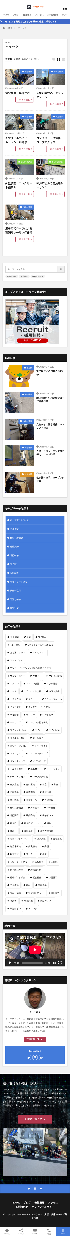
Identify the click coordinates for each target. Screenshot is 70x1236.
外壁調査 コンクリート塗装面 (18, 185)
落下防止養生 (16, 869)
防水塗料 (14, 885)
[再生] (10, 963)
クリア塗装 (15, 707)
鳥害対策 (14, 608)
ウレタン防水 (55, 675)
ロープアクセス (17, 776)
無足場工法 (15, 846)
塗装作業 (24, 276)
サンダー (30, 714)
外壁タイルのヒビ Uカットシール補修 (18, 140)
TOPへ (63, 1234)
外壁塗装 (49, 800)
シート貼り (47, 714)
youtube (35, 1234)
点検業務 (57, 838)
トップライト (41, 745)
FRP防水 (42, 637)
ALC (29, 637)
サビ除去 (14, 714)
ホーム (7, 1234)
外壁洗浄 (14, 546)
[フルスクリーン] (60, 963)
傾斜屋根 (30, 784)
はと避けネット (17, 652)
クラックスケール (53, 699)
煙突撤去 (32, 846)
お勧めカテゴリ (29, 59)
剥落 (56, 784)
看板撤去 (39, 862)
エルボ (13, 691)
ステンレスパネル (18, 730)
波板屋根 (28, 831)
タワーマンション (18, 745)
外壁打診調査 (26, 162)
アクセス (39, 14)
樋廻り (13, 831)
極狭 (49, 823)
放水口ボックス (31, 823)
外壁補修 (28, 71)
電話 (49, 1234)
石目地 (54, 862)
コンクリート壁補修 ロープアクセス (49, 140)
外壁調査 (14, 815)
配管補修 (37, 877)
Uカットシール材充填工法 (40, 644)
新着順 (8, 59)
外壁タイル (31, 800)
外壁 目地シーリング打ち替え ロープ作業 (50, 452)
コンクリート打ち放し (39, 707)
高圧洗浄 (55, 893)
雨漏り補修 (58, 71)
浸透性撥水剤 (46, 831)
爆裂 (47, 846)
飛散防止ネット (35, 893)
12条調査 (14, 637)
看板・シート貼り (18, 581)
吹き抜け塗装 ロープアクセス (50, 479)
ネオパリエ (15, 753)
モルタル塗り (16, 768)
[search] (61, 269)
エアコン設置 (32, 683)
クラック (22, 28)
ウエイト (37, 675)
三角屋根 (14, 784)
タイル (38, 730)
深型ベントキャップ (19, 838)
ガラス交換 (54, 691)
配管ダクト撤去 (17, 877)
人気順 (17, 59)
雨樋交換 (42, 885)
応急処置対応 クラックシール (49, 95)
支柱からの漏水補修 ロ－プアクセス (50, 426)
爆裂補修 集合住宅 (17, 92)
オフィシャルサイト (43, 1206)
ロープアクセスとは (19, 520)
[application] (35, 949)
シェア (21, 1234)
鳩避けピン (15, 908)
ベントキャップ (17, 761)
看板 (44, 854)
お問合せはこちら (35, 1118)
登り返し (30, 854)
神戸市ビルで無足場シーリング (49, 185)
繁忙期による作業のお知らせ (50, 373)
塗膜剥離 (30, 792)
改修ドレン (47, 815)
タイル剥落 (54, 730)
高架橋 (13, 900)
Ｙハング (32, 908)
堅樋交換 (14, 792)
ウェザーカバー (17, 675)
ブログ (16, 14)
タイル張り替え (17, 737)
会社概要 (27, 14)
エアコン (14, 683)
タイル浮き (38, 737)
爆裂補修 (14, 854)
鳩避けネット (46, 900)
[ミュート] (54, 963)
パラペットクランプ (38, 753)
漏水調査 (14, 573)
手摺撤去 (30, 815)
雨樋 (28, 885)
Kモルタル (15, 644)
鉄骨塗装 (53, 877)
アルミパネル (16, 660)
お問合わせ (52, 14)
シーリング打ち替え (38, 722)
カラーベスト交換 (32, 691)
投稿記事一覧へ (34, 1039)
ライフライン (53, 768)
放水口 (13, 823)
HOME (6, 14)
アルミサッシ (39, 652)
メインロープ (39, 761)
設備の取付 (15, 590)
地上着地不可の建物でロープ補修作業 (50, 399)
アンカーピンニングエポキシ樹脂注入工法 (30, 668)
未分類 (29, 368)
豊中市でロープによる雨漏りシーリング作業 (18, 230)
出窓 (44, 784)
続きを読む (24, 99)
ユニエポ (35, 768)
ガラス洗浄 (15, 699)
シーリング (15, 722)
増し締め (14, 800)
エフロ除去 (52, 683)
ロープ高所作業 (40, 776)
